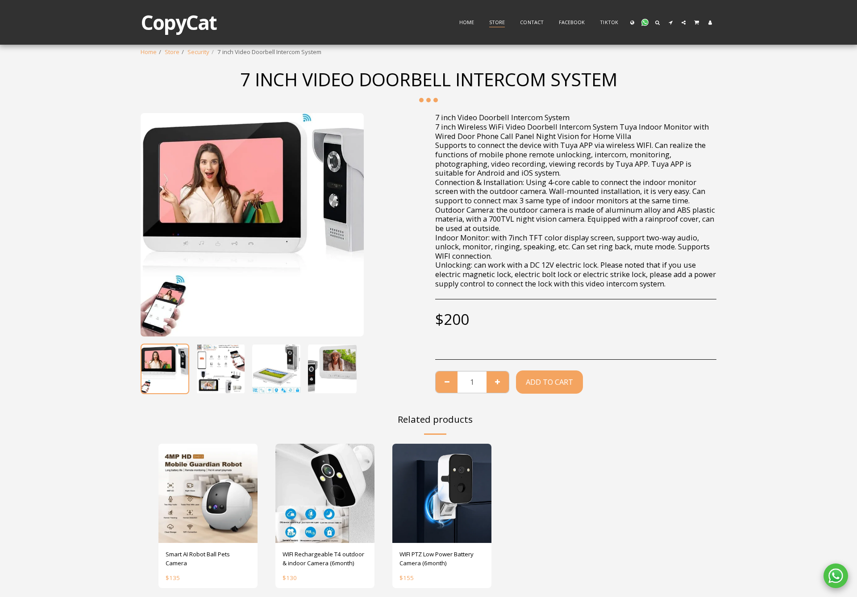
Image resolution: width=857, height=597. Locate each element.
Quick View (208, 533)
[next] (349, 225)
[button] (645, 22)
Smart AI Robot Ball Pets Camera (198, 558)
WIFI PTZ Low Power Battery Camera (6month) (436, 558)
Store (172, 52)
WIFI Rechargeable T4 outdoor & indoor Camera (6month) (323, 558)
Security (198, 52)
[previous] (155, 225)
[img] (208, 493)
